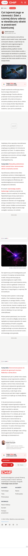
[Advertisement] (14, 227)
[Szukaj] (22, 2)
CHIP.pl (7, 519)
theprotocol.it (5, 521)
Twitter (5, 465)
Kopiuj (21, 465)
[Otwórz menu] (25, 2)
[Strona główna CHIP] (12, 2)
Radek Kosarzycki (9, 31)
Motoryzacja (5, 497)
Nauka (13, 8)
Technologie (5, 491)
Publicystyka (19, 494)
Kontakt (3, 508)
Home (5, 8)
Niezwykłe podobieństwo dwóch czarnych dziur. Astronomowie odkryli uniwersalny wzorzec (12, 166)
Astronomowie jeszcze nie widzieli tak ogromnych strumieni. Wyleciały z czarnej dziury (12, 370)
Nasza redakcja (5, 505)
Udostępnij (6, 460)
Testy (2, 494)
